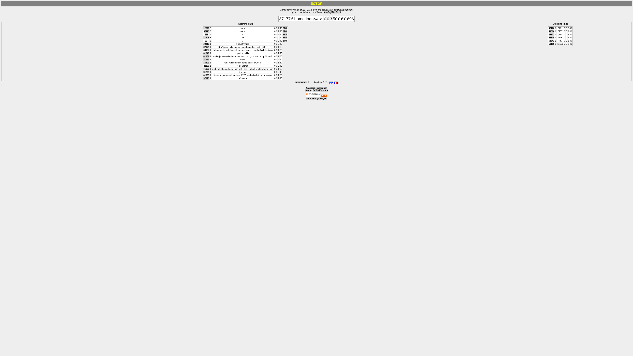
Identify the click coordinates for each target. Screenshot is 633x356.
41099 (206, 69)
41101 (551, 34)
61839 (206, 56)
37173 (206, 78)
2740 (285, 28)
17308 (206, 37)
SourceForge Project (316, 98)
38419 (206, 44)
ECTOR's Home (320, 90)
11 (206, 41)
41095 (206, 75)
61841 (551, 41)
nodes (298, 82)
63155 (551, 44)
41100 (206, 66)
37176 (551, 28)
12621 (206, 28)
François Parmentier (316, 88)
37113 (206, 31)
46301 (206, 62)
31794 (206, 72)
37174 (206, 47)
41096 (551, 31)
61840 (206, 53)
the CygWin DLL (332, 12)
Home (308, 90)
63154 (206, 50)
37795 (206, 59)
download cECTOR (343, 10)
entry (304, 82)
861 (206, 34)
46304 (551, 37)
